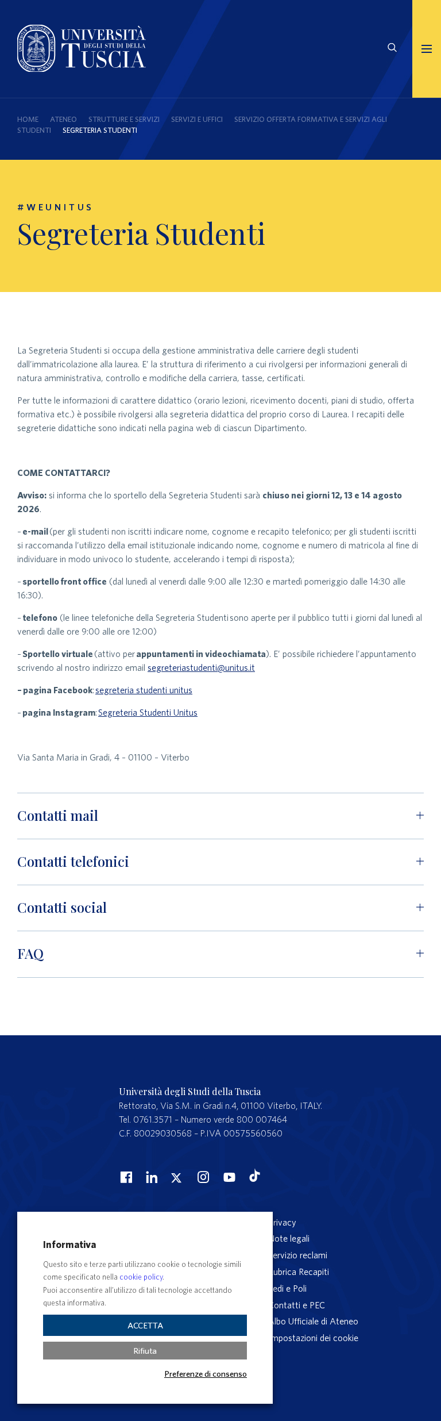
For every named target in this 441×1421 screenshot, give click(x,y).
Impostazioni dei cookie (313, 1337)
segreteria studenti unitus (143, 690)
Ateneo (63, 119)
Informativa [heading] (69, 1244)
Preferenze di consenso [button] (205, 1373)
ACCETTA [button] (145, 1325)
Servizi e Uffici (197, 119)
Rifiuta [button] (145, 1350)
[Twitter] (176, 1177)
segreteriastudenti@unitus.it (201, 667)
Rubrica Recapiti (298, 1271)
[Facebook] (124, 1177)
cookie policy (141, 1277)
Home (27, 119)
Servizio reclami (297, 1255)
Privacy (282, 1222)
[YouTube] (228, 1177)
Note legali (289, 1238)
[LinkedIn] (150, 1177)
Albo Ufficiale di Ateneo (313, 1321)
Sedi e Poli (287, 1288)
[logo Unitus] (81, 68)
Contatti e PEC (296, 1305)
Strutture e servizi (124, 119)
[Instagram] (202, 1177)
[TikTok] (254, 1178)
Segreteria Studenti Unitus (148, 712)
